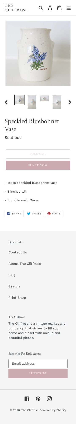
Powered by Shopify (53, 410)
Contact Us (17, 252)
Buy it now (38, 165)
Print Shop (17, 298)
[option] (19, 100)
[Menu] (68, 7)
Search (14, 286)
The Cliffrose (16, 7)
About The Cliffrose (24, 264)
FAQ (11, 275)
